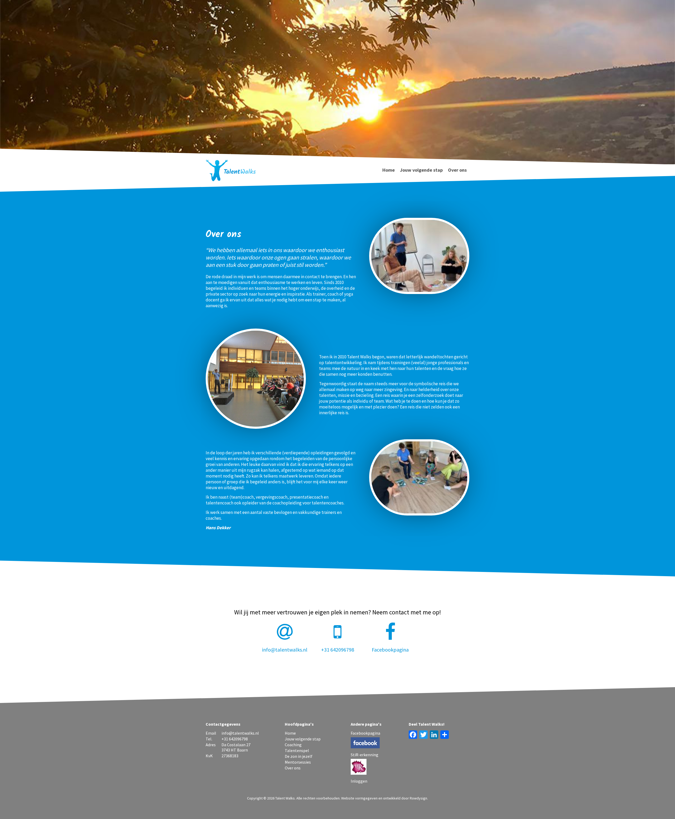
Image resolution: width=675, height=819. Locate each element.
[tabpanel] (337, 97)
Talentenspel (297, 750)
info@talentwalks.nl (284, 649)
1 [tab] (337, 12)
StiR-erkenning (364, 754)
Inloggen (359, 781)
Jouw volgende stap (421, 170)
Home (388, 170)
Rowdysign (418, 798)
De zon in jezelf (298, 756)
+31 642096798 (337, 649)
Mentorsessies (298, 762)
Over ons (457, 170)
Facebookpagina (390, 649)
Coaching (293, 744)
